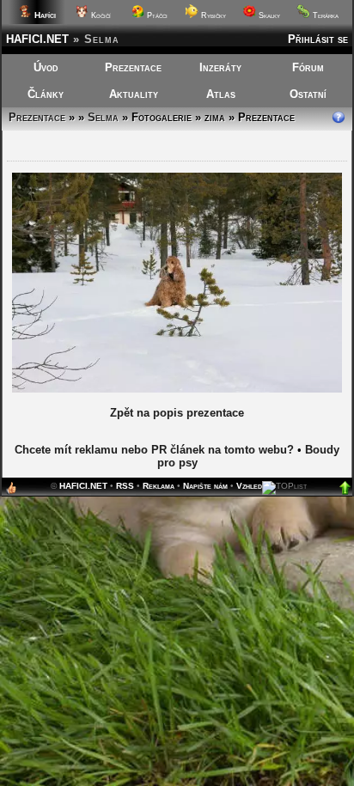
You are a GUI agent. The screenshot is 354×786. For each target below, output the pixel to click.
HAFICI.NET (37, 39)
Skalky (268, 15)
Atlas (220, 94)
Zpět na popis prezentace (177, 412)
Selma (103, 117)
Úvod (46, 67)
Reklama (158, 485)
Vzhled (249, 485)
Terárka (324, 15)
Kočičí (99, 15)
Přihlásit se (318, 39)
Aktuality (133, 94)
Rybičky (212, 15)
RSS (125, 485)
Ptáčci (156, 15)
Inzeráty (220, 67)
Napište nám (205, 485)
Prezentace (133, 67)
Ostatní (308, 94)
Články (45, 94)
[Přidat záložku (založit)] (11, 492)
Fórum (308, 67)
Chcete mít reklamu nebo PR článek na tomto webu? (154, 449)
